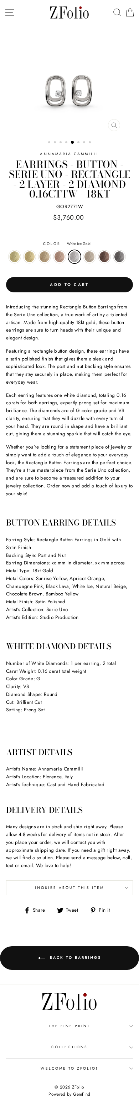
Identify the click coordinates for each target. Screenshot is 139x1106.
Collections (69, 1047)
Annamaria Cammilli (69, 154)
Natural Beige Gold (89, 256)
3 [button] (61, 143)
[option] (69, 80)
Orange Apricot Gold (44, 256)
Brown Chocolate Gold (104, 256)
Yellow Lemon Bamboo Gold (15, 256)
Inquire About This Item (69, 887)
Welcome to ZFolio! (69, 1068)
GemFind (81, 1094)
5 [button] (72, 142)
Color (67, 243)
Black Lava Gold (119, 256)
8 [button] (90, 143)
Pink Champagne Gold (59, 256)
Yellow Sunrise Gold (30, 256)
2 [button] (55, 143)
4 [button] (67, 143)
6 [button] (79, 143)
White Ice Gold (74, 256)
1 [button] (50, 143)
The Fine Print (70, 1026)
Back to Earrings (74, 957)
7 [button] (85, 143)
